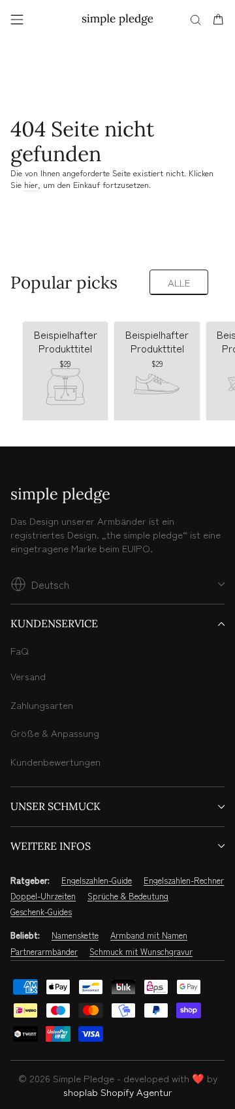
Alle (179, 282)
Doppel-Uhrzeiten (43, 896)
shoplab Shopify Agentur (117, 1092)
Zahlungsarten (41, 704)
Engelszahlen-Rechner (184, 880)
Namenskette (75, 935)
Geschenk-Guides (41, 912)
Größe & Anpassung (54, 733)
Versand (28, 676)
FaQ (19, 650)
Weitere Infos (50, 845)
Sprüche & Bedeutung (127, 896)
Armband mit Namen (148, 935)
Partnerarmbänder (44, 952)
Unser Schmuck (55, 806)
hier (31, 185)
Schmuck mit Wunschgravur (141, 952)
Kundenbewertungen (55, 761)
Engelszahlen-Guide (96, 880)
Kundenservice (54, 623)
